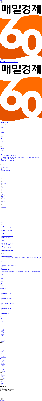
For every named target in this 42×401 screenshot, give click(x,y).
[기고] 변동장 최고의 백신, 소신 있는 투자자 (7, 250)
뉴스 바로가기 (1, 0)
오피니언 (2, 141)
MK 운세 (2, 351)
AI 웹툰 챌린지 (3, 365)
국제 (1, 143)
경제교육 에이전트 (3, 357)
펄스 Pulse (2, 332)
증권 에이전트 (3, 356)
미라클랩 (2, 374)
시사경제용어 (2, 341)
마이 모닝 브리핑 (3, 363)
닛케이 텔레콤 (3, 378)
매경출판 (2, 384)
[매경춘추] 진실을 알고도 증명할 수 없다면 (7, 244)
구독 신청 (2, 350)
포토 (1, 346)
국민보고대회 (2, 369)
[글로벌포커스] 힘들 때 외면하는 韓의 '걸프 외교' (7, 243)
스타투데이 (2, 334)
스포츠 (2, 144)
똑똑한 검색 (2, 359)
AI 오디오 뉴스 (3, 364)
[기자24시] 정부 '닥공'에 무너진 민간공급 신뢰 (7, 236)
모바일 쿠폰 (2, 377)
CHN (2, 399)
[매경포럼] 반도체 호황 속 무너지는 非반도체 (7, 230)
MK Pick (2, 376)
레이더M (2, 331)
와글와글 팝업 (3, 340)
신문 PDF (2, 349)
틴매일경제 (2, 330)
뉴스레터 (2, 338)
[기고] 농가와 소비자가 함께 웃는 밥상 (6, 247)
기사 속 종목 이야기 (3, 362)
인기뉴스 (2, 145)
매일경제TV (2, 381)
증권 (1, 139)
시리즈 (2, 344)
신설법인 (2, 339)
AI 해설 (2, 361)
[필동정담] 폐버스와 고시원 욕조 (5, 237)
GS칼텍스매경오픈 (3, 370)
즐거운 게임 (2, 360)
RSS (1, 353)
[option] (21, 398)
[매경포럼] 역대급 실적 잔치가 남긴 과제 (6, 227)
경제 (1, 137)
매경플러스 (2, 329)
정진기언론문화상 (3, 371)
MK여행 (2, 335)
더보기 (1, 284)
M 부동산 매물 (3, 375)
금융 (1, 138)
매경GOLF (2, 383)
